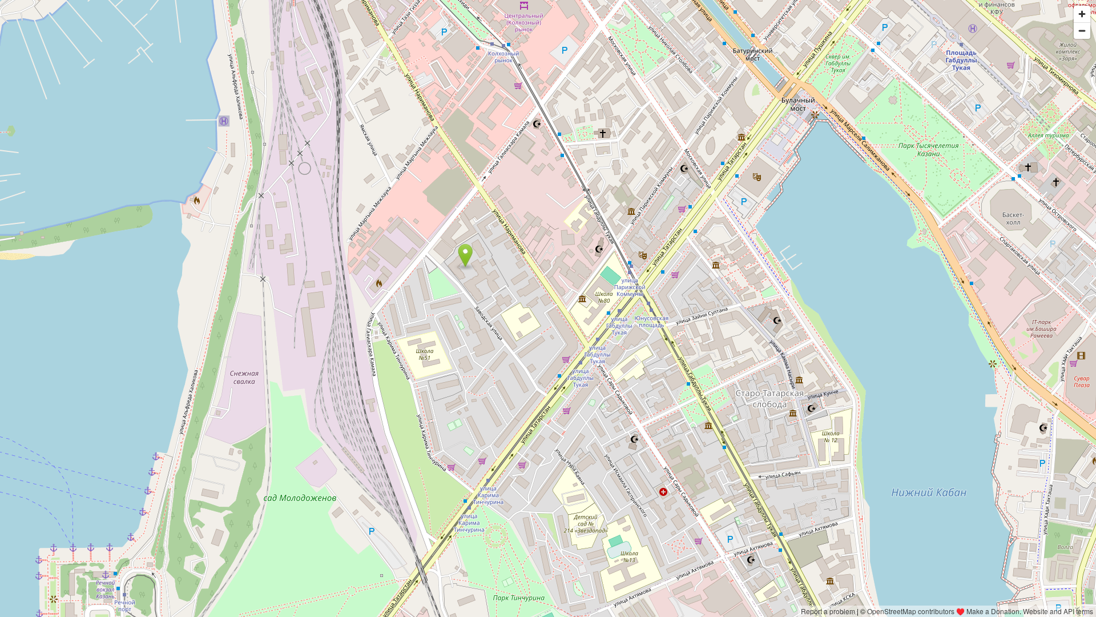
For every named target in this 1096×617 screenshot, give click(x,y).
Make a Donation (993, 611)
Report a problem (828, 611)
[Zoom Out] (1082, 30)
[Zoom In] (1082, 14)
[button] (465, 255)
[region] (548, 308)
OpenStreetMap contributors (910, 611)
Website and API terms (1058, 611)
